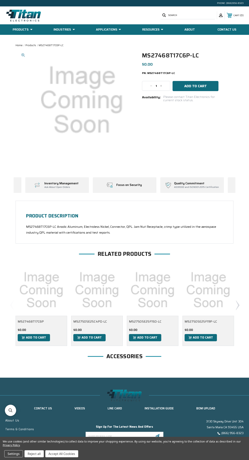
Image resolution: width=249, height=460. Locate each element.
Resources (151, 29)
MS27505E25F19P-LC (201, 321)
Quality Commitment (189, 183)
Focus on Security (129, 185)
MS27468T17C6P (31, 321)
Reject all (34, 454)
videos (80, 408)
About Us (12, 420)
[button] (10, 410)
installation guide (159, 408)
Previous (12, 305)
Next (237, 305)
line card (115, 408)
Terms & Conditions (19, 429)
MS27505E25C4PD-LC (90, 321)
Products (21, 29)
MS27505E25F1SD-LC (145, 321)
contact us (43, 408)
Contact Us (226, 29)
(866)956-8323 (235, 3)
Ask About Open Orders (57, 187)
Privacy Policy (11, 445)
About (189, 29)
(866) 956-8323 (232, 433)
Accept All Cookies (61, 454)
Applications (106, 29)
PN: (158, 73)
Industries (62, 29)
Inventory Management (61, 183)
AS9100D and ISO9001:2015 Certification (196, 187)
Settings (14, 454)
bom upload (205, 408)
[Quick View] (59, 271)
